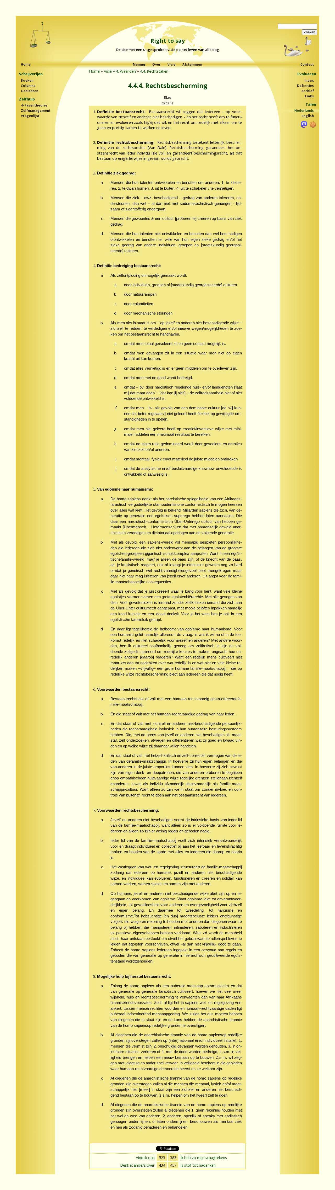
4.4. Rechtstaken (154, 71)
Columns (28, 85)
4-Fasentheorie (34, 105)
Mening (139, 64)
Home (26, 64)
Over (156, 64)
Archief (308, 91)
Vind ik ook (145, 1157)
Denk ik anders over (137, 1165)
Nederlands (304, 110)
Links (309, 96)
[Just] (40, 35)
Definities (305, 85)
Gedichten (29, 91)
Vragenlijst (30, 116)
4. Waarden (126, 71)
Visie (172, 64)
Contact (307, 64)
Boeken (27, 80)
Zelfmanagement (36, 110)
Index (309, 80)
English (308, 116)
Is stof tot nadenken (198, 1165)
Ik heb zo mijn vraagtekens (203, 1157)
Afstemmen (192, 64)
